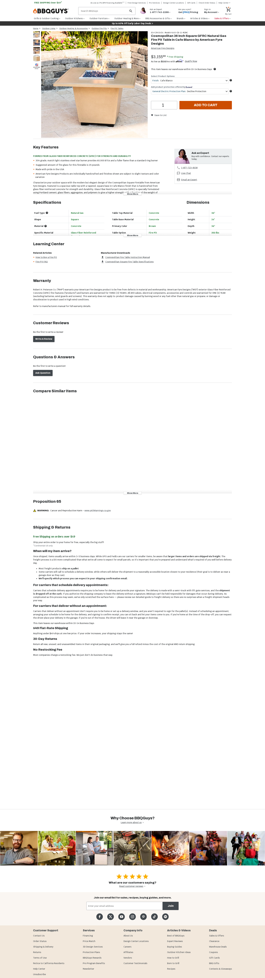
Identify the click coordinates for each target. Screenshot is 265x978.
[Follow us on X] (110, 916)
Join (171, 905)
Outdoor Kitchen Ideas (179, 952)
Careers (127, 946)
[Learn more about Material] (45, 226)
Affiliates (128, 952)
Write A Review (43, 339)
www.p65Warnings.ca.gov (97, 510)
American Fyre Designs (162, 48)
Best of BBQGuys (175, 935)
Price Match (89, 941)
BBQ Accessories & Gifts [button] (157, 18)
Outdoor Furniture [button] (99, 18)
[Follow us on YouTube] (121, 916)
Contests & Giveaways (220, 968)
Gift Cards (191, 3)
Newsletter (88, 968)
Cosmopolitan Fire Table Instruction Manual (127, 257)
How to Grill (173, 957)
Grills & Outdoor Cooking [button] (46, 18)
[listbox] (36, 51)
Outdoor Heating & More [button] (126, 18)
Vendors (128, 957)
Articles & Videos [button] (199, 18)
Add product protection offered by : (172, 87)
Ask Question (42, 373)
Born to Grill (173, 963)
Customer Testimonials (135, 963)
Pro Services (154, 3)
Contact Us (39, 935)
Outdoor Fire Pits (99, 28)
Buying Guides (174, 946)
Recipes (171, 968)
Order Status (40, 941)
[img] (94, 85)
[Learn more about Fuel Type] (47, 212)
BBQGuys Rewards (92, 957)
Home (35, 28)
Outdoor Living (48, 28)
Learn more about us (131, 822)
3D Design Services (93, 946)
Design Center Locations (173, 3)
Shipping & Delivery (43, 946)
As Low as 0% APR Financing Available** (107, 3)
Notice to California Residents (48, 963)
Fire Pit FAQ (42, 261)
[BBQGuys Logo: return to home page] (54, 11)
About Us (128, 935)
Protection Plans (91, 952)
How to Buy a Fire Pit (46, 257)
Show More (132, 194)
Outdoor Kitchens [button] (74, 18)
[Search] (130, 11)
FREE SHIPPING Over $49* (48, 2)
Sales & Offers (216, 935)
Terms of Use (40, 957)
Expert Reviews (175, 941)
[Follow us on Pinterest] (143, 916)
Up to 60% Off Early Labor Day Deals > (132, 23)
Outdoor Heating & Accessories (73, 28)
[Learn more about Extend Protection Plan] (230, 91)
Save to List (160, 115)
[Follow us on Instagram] (132, 916)
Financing (88, 935)
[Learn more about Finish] (230, 80)
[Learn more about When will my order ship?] (214, 69)
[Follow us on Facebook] (99, 916)
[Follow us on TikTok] (154, 916)
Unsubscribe (39, 974)
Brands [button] (180, 18)
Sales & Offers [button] (221, 18)
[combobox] (189, 80)
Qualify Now (191, 61)
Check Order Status (207, 3)
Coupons (213, 952)
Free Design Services (137, 3)
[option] (36, 37)
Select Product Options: (163, 76)
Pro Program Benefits (94, 963)
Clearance (214, 941)
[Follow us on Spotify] (165, 916)
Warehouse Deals (218, 946)
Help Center (39, 968)
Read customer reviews (131, 886)
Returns (37, 952)
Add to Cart (205, 105)
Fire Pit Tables (117, 28)
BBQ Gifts (214, 963)
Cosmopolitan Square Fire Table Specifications (129, 261)
